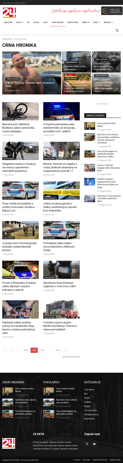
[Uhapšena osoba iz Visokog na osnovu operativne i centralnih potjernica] (20, 151)
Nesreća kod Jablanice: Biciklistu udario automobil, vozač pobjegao (18, 128)
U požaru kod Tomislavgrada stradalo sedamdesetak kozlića (19, 246)
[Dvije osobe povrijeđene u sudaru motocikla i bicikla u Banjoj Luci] (20, 190)
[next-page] (65, 350)
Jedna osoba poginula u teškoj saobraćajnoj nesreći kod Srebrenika (60, 207)
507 (42, 350)
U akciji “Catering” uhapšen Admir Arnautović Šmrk (108, 168)
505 (25, 350)
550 (57, 350)
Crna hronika (13, 79)
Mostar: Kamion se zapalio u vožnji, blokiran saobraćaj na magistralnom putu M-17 (60, 167)
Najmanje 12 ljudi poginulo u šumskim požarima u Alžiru (109, 198)
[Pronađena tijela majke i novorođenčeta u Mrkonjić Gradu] (61, 230)
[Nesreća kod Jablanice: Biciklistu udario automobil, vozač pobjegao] (20, 111)
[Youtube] (94, 444)
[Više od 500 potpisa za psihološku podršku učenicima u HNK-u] (89, 154)
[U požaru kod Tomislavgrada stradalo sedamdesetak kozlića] (20, 230)
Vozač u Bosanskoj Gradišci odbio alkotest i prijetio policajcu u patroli (19, 286)
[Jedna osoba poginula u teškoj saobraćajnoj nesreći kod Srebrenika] (61, 190)
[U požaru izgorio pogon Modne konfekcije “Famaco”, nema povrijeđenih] (61, 309)
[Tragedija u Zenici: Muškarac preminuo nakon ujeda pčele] (106, 62)
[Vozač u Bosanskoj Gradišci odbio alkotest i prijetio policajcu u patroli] (20, 270)
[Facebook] (87, 444)
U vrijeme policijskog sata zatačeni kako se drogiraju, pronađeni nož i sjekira (59, 128)
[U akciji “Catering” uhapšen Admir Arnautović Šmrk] (31, 72)
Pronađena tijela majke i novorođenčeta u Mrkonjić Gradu (59, 246)
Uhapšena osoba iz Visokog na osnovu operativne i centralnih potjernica (19, 167)
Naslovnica (7, 39)
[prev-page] (5, 350)
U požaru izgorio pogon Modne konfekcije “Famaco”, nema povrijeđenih (60, 326)
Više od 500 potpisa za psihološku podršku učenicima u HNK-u (107, 154)
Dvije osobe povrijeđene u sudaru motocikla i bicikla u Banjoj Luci (18, 207)
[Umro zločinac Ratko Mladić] (89, 126)
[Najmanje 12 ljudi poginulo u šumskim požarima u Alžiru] (89, 198)
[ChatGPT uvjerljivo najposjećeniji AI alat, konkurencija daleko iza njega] (89, 182)
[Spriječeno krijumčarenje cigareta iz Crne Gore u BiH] (61, 270)
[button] (117, 30)
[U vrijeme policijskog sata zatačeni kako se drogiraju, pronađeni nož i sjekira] (61, 111)
